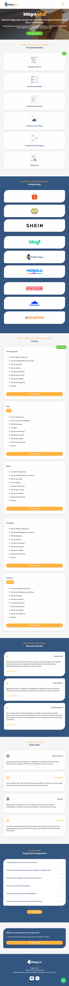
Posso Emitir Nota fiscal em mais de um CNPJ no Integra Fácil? (29, 870)
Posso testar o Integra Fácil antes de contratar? (24, 878)
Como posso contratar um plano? (18, 886)
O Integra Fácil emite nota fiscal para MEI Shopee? (24, 901)
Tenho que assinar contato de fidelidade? (21, 893)
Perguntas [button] (36, 912)
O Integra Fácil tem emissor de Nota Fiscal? (22, 862)
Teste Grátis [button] (35, 33)
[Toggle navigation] (63, 4)
